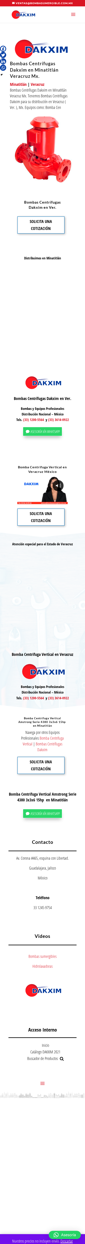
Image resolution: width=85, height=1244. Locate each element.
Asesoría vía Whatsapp (45, 431)
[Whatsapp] (3, 68)
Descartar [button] (66, 1241)
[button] (65, 1235)
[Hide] (1, 74)
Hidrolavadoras (42, 966)
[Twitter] (3, 55)
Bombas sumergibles (42, 956)
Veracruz (37, 84)
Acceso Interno (42, 1029)
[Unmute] (32, 501)
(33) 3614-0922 (58, 419)
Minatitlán (18, 84)
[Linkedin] (3, 61)
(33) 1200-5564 (33, 419)
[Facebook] (3, 49)
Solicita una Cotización (41, 225)
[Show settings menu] (40, 501)
